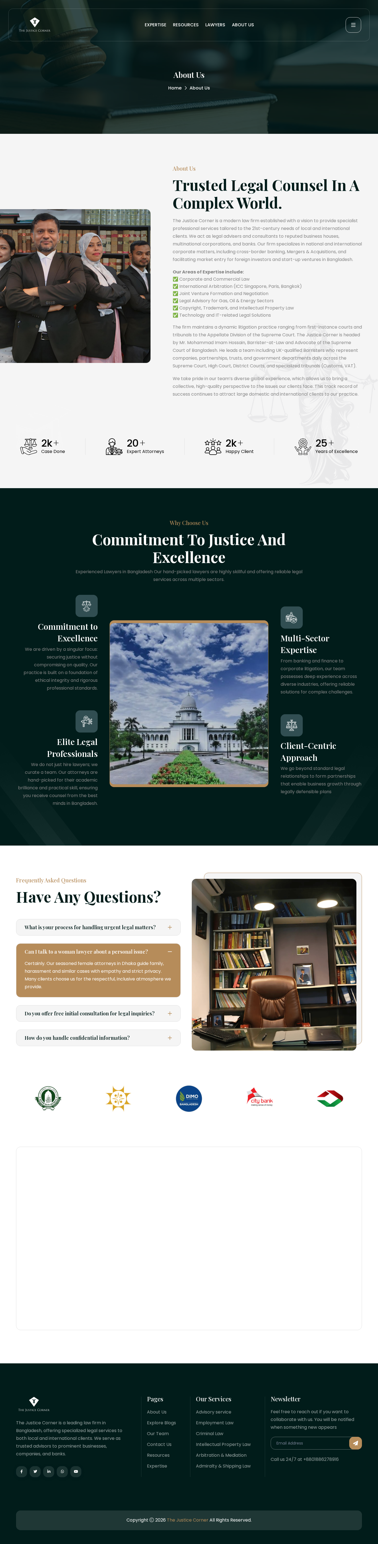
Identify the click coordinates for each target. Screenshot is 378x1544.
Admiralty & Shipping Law (223, 1466)
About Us (157, 1412)
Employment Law (215, 1423)
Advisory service (213, 1412)
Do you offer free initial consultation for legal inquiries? (90, 1013)
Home (175, 88)
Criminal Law (209, 1434)
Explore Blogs (161, 1423)
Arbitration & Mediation (221, 1455)
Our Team (158, 1434)
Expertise (155, 25)
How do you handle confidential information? (77, 1038)
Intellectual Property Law (223, 1444)
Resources (186, 25)
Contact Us (159, 1444)
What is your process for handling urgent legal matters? (90, 927)
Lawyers (215, 25)
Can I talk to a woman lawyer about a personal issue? (86, 951)
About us (243, 25)
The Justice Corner (187, 1520)
